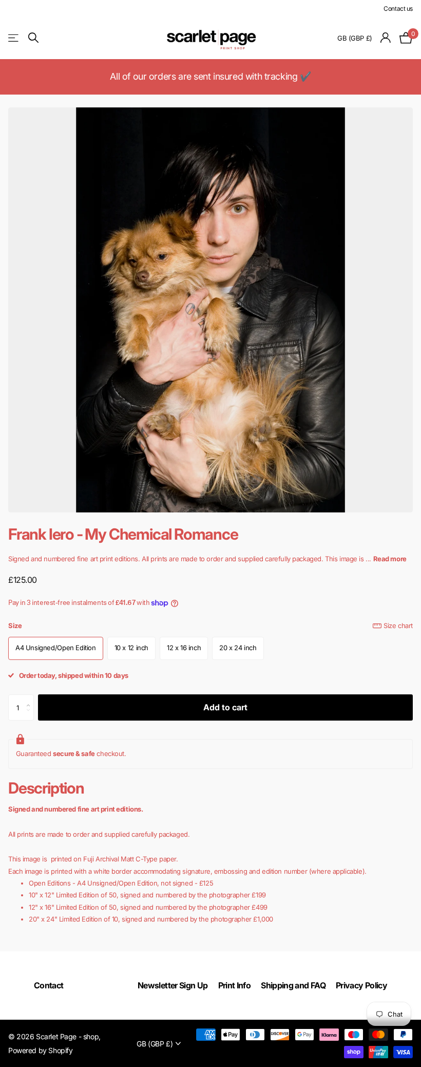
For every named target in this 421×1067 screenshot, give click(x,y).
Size (210, 625)
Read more (390, 559)
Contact (49, 985)
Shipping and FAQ (293, 985)
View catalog (14, 38)
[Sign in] (385, 37)
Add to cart (225, 707)
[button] (31, 698)
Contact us (398, 8)
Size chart (398, 625)
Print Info (234, 985)
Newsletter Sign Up (172, 985)
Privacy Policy (361, 985)
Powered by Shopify (40, 1050)
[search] (33, 37)
